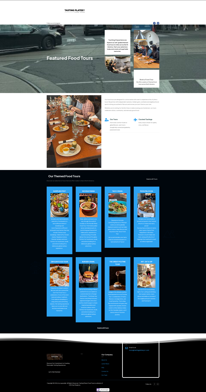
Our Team (104, 375)
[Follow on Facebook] (154, 23)
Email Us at (132, 347)
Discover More (112, 138)
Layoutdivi (63, 383)
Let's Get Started (54, 372)
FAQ (102, 367)
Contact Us (104, 371)
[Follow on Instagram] (158, 23)
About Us (104, 360)
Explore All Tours (152, 179)
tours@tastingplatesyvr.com (139, 350)
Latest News (105, 364)
